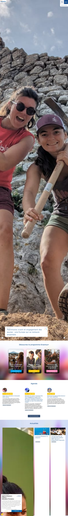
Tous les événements (34, 416)
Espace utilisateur (64, 5)
